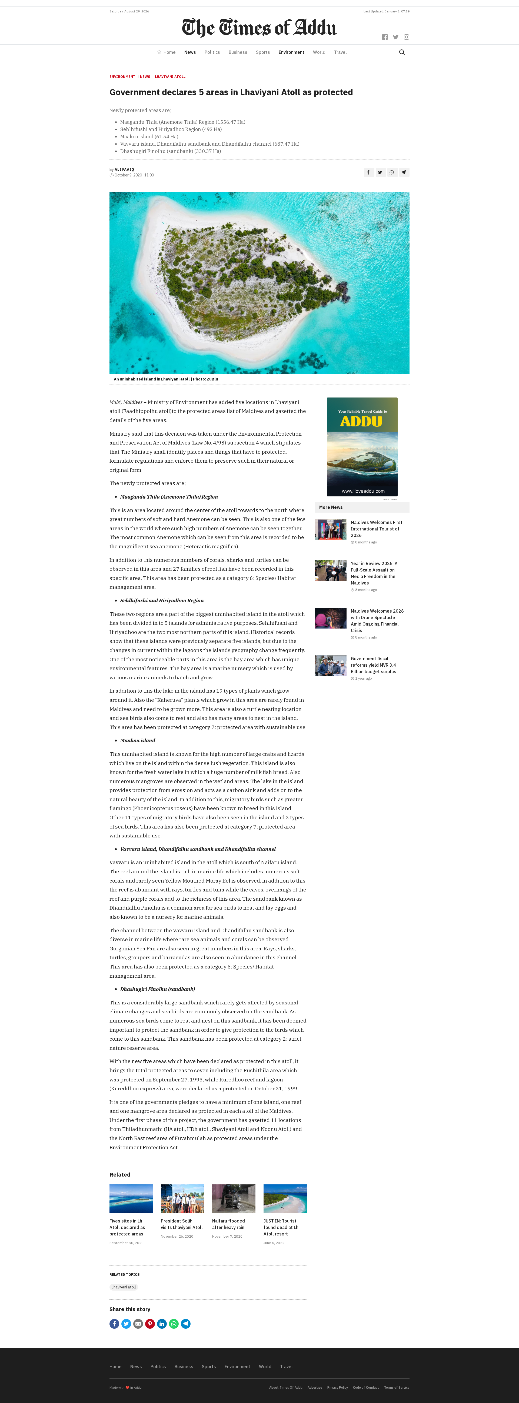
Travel (340, 52)
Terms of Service (397, 1387)
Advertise (315, 1387)
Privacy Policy (337, 1387)
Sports (263, 52)
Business (238, 52)
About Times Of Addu (285, 1387)
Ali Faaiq (124, 169)
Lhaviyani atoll (170, 76)
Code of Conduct (366, 1387)
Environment (291, 52)
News (190, 52)
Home (170, 52)
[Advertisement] (362, 741)
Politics (212, 52)
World (319, 52)
